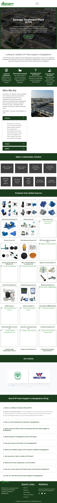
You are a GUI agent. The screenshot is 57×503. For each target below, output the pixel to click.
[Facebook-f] (39, 493)
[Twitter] (44, 493)
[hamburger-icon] (37, 4)
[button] (2, 28)
